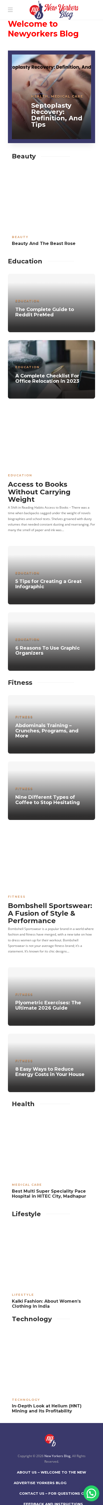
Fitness (24, 717)
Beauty (20, 237)
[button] (91, 1493)
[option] (51, 96)
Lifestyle (23, 1295)
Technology (26, 1400)
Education (27, 301)
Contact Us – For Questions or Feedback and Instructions (53, 1495)
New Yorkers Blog (57, 1456)
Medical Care (67, 96)
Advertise (24, 1483)
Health (39, 96)
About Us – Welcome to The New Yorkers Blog (51, 1473)
